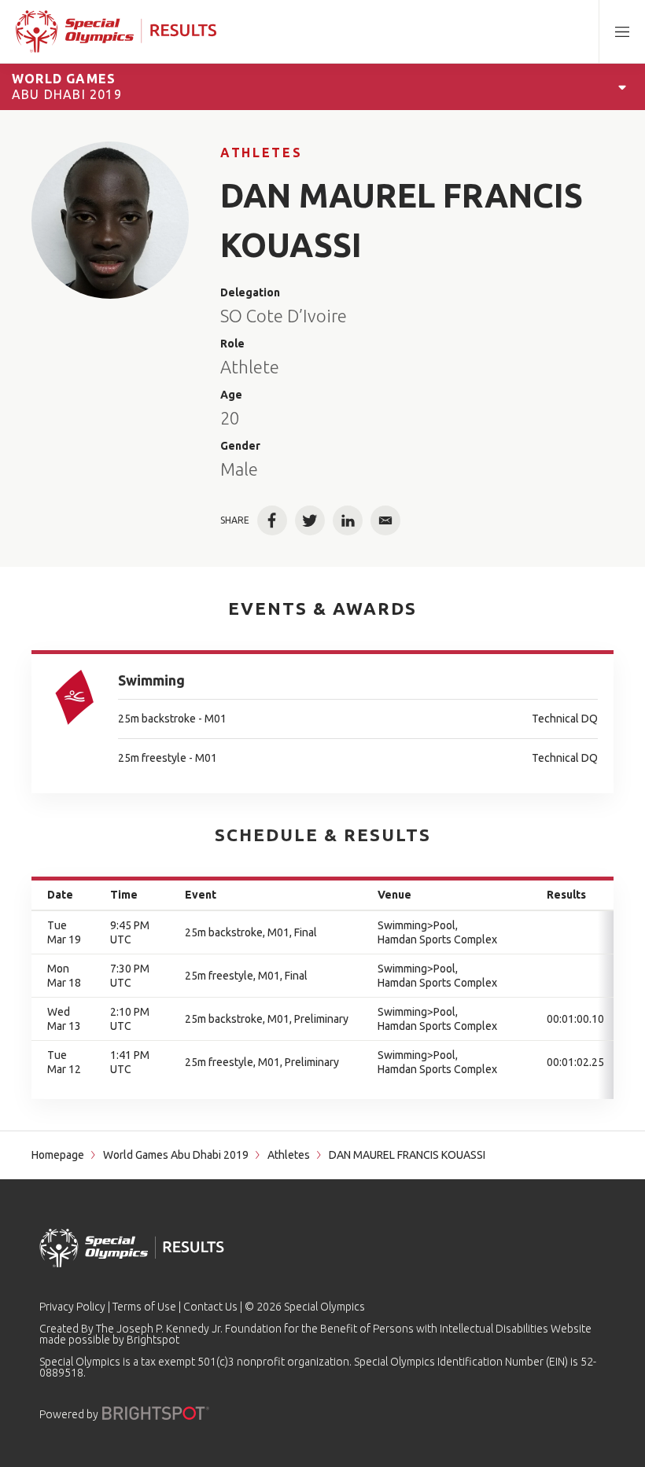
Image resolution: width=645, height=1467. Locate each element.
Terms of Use (144, 1306)
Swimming (151, 680)
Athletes (261, 152)
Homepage (57, 1155)
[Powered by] (155, 1413)
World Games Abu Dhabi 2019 (176, 1155)
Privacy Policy (72, 1306)
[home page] (116, 31)
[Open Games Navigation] (622, 86)
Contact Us (210, 1306)
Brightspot (153, 1339)
